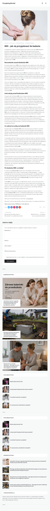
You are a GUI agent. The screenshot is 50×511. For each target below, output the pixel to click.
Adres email (7, 245)
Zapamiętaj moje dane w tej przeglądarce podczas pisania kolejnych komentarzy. (25, 257)
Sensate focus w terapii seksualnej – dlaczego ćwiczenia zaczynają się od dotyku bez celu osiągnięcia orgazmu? (12, 366)
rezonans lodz (29, 198)
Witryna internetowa (10, 251)
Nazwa (6, 240)
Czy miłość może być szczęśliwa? (18, 397)
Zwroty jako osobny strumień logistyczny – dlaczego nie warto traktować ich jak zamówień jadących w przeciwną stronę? (28, 485)
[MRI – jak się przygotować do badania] (4, 37)
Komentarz (7, 230)
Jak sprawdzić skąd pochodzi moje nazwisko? (21, 389)
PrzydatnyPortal (9, 3)
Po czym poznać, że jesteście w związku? (20, 405)
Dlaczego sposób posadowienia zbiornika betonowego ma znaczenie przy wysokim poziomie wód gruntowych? (11, 334)
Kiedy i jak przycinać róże (16, 381)
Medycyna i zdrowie (30, 43)
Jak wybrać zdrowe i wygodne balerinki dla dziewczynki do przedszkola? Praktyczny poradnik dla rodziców (11, 303)
